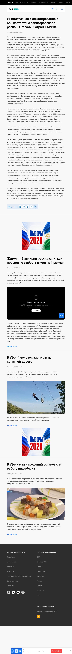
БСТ (16, 2)
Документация (12, 581)
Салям (68, 2)
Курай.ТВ (40, 590)
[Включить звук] (61, 315)
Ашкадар (54, 2)
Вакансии (10, 567)
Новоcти (10, 2)
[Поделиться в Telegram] (31, 206)
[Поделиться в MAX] (20, 206)
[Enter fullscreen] (70, 651)
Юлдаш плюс (43, 2)
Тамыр (61, 2)
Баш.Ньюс (11, 557)
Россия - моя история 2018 (47, 612)
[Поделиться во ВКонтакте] (24, 206)
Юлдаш (33, 2)
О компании (11, 562)
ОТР (38, 595)
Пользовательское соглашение (19, 576)
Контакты (10, 571)
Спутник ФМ (24, 2)
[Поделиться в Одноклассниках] (27, 206)
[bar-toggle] (62, 9)
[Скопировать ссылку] (35, 206)
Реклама (10, 586)
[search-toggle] (57, 9)
